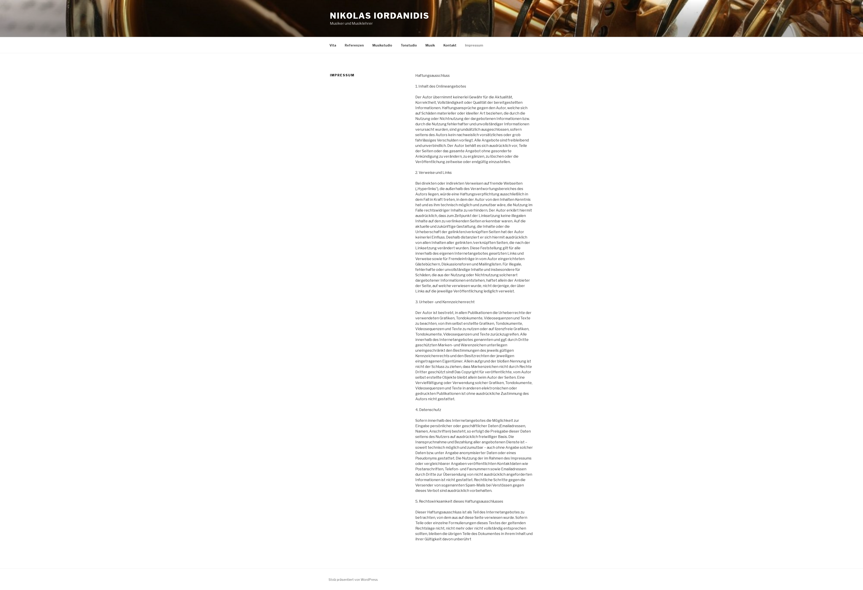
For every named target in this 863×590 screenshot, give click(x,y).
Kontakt (449, 45)
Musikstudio (382, 45)
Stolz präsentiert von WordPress (353, 579)
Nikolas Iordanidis (379, 16)
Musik (430, 45)
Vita (332, 45)
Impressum (474, 45)
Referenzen (354, 45)
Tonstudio (409, 45)
